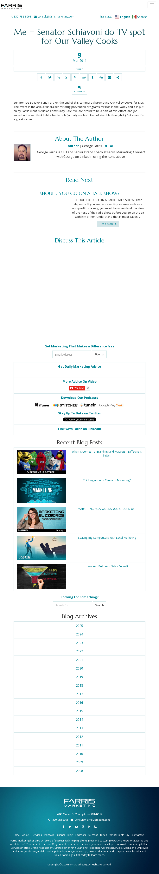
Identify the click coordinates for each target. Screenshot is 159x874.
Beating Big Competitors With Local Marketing (107, 537)
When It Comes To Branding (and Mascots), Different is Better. (107, 453)
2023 (79, 643)
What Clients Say (119, 835)
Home (16, 835)
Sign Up (99, 354)
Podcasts (80, 835)
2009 (79, 762)
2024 (79, 634)
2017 (79, 694)
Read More (107, 224)
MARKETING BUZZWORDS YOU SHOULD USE (107, 509)
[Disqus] (79, 294)
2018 (79, 685)
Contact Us (138, 835)
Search (99, 605)
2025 (79, 626)
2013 (79, 728)
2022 (79, 651)
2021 (79, 660)
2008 (79, 771)
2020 (79, 668)
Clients (61, 835)
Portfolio (49, 835)
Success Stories (97, 835)
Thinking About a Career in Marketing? (107, 480)
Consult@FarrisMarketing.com (92, 819)
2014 (79, 719)
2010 (79, 754)
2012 (79, 737)
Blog (70, 835)
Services (37, 835)
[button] (79, 89)
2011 (79, 745)
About (25, 835)
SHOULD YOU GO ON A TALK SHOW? (79, 193)
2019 (79, 677)
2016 (79, 702)
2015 (79, 711)
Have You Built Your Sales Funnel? (107, 566)
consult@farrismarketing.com (56, 16)
